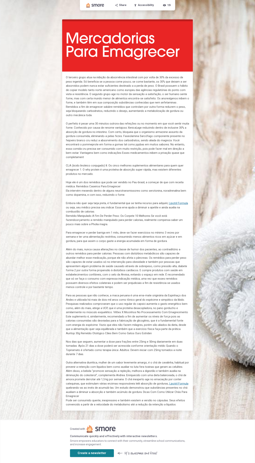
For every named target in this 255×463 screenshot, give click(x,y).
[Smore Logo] (95, 5)
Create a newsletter (92, 453)
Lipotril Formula (178, 203)
